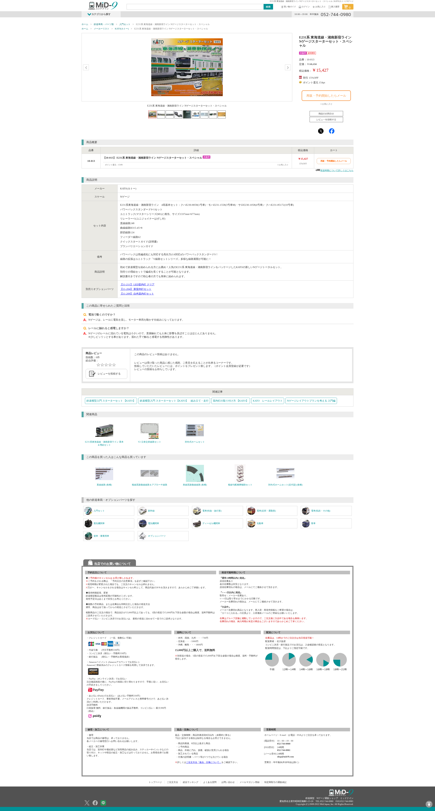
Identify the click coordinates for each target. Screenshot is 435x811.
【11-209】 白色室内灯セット (137, 293)
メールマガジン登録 (249, 782)
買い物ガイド (290, 6)
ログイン (306, 6)
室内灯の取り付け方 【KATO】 (230, 400)
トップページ (155, 782)
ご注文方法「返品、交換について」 (203, 762)
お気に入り (320, 6)
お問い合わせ (228, 782)
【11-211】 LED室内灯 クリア (137, 284)
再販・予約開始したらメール (326, 95)
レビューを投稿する (109, 373)
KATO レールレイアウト (268, 400)
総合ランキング (190, 782)
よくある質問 (209, 782)
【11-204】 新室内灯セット (135, 289)
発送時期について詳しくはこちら (336, 170)
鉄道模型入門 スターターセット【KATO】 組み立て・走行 (174, 400)
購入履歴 (335, 6)
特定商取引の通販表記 (275, 782)
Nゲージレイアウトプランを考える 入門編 (311, 400)
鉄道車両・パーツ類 (104, 24)
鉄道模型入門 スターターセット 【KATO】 (110, 400)
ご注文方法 (172, 782)
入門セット (124, 24)
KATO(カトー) (122, 28)
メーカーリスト (101, 28)
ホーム (85, 24)
